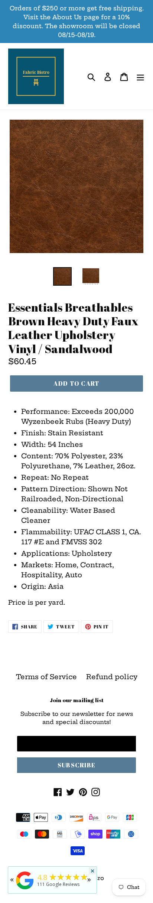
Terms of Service (46, 677)
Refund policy (111, 677)
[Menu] (140, 76)
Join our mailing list (77, 700)
